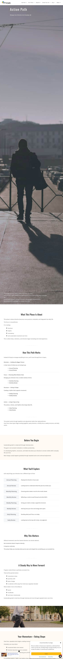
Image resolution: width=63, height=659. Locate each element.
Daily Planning (13, 408)
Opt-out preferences (42, 656)
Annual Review (13, 370)
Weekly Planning (13, 393)
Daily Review (12, 410)
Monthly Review (13, 383)
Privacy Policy (50, 656)
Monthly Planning (13, 381)
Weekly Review (13, 395)
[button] (60, 642)
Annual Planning (13, 368)
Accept (46, 653)
